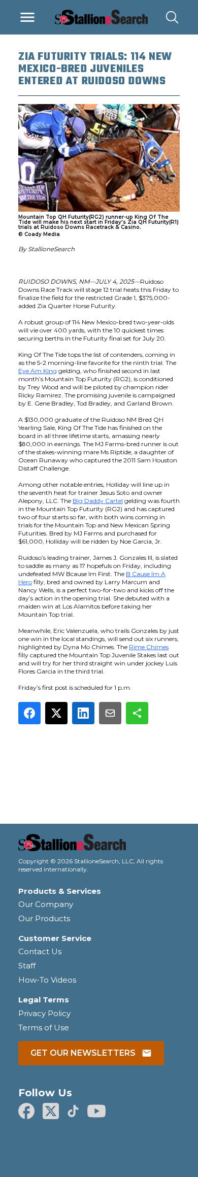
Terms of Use (43, 1027)
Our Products (44, 918)
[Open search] (172, 17)
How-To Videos (47, 980)
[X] (51, 1111)
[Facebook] (26, 1111)
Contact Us (39, 951)
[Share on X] (56, 713)
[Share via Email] (110, 713)
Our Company (45, 904)
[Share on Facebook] (29, 713)
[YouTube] (96, 1111)
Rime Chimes (149, 647)
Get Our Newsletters (83, 1053)
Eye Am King (37, 371)
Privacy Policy (44, 1013)
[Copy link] (137, 713)
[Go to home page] (99, 845)
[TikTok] (73, 1111)
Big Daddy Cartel (98, 501)
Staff (27, 965)
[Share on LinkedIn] (83, 713)
